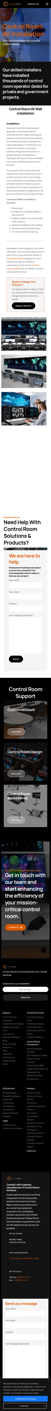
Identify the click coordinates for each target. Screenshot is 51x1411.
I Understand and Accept (25, 1398)
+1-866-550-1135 (20, 1280)
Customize (24, 1406)
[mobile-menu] (45, 4)
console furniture (15, 258)
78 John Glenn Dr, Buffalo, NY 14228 (23, 1258)
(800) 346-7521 (23, 1277)
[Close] (48, 1380)
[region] (25, 1394)
